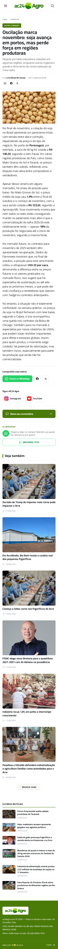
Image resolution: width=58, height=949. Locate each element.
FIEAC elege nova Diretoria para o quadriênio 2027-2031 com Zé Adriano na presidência (27, 660)
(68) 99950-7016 (31, 442)
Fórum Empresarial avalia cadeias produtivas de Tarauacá (33, 812)
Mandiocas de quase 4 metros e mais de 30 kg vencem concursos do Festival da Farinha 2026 (36, 853)
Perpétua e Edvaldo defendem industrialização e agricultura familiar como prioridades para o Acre (28, 769)
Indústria (15, 19)
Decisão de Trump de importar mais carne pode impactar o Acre (29, 504)
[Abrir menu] (5, 6)
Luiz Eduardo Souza (15, 77)
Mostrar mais (29, 787)
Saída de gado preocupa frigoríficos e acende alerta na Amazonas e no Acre (34, 838)
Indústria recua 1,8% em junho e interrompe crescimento (26, 713)
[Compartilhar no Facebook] (11, 83)
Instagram (15, 398)
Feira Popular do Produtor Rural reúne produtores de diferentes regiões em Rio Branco (36, 885)
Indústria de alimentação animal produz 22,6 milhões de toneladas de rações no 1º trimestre (36, 869)
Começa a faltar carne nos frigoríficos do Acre (28, 608)
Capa (4, 19)
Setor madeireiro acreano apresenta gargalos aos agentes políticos (34, 825)
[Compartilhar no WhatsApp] (5, 83)
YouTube (37, 398)
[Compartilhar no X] (17, 83)
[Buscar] (52, 6)
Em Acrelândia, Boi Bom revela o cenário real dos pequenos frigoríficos (27, 557)
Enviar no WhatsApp (20, 378)
